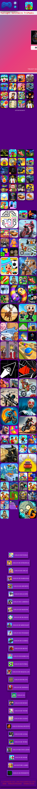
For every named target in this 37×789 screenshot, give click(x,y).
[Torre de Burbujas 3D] (13, 200)
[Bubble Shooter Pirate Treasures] (4, 107)
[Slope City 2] (4, 156)
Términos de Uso (28, 783)
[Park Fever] (21, 107)
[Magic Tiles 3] (13, 208)
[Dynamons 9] (30, 191)
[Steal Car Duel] (30, 165)
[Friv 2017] (15, 4)
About (4, 783)
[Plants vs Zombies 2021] (13, 165)
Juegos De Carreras (21, 602)
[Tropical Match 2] (4, 208)
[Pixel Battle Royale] (13, 81)
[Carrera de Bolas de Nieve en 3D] (4, 200)
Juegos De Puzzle (21, 555)
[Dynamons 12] (21, 165)
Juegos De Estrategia (21, 563)
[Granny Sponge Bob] (30, 107)
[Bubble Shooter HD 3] (4, 182)
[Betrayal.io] (13, 99)
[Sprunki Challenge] (29, 9)
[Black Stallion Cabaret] (30, 81)
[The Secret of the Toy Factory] (30, 99)
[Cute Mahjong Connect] (13, 107)
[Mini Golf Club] (21, 182)
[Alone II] (13, 174)
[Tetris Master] (4, 90)
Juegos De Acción (21, 594)
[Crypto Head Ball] (13, 90)
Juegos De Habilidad (21, 578)
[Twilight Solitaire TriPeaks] (4, 81)
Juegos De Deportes (20, 586)
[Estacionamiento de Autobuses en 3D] (21, 174)
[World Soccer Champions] (30, 156)
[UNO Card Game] (4, 99)
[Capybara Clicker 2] (30, 200)
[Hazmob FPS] (21, 191)
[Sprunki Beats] (4, 191)
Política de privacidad (15, 783)
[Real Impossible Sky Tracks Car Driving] (4, 165)
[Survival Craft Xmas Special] (13, 191)
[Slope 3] (4, 174)
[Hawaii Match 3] (21, 90)
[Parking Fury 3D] (21, 200)
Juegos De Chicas (21, 570)
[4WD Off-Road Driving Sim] (30, 182)
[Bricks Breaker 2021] (30, 90)
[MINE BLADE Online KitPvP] (21, 99)
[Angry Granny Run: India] (21, 81)
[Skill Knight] (21, 156)
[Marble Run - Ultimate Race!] (30, 174)
